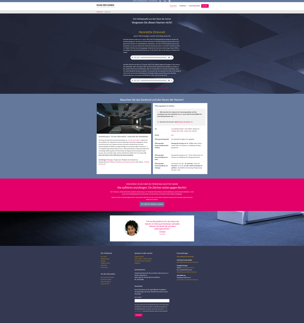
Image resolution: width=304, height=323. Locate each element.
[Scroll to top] (300, 319)
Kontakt (103, 261)
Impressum (104, 265)
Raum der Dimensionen (107, 277)
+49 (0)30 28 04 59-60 (188, 268)
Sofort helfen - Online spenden (143, 259)
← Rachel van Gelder (140, 88)
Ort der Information (134, 140)
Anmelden (138, 315)
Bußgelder (137, 263)
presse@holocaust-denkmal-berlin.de (187, 262)
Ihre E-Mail (138, 297)
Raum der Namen (106, 282)
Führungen (109, 160)
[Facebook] (169, 1)
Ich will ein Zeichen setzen (152, 204)
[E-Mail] (164, 1)
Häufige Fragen (105, 259)
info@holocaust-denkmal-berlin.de (125, 162)
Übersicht (151, 88)
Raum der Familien (106, 279)
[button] (125, 228)
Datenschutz (104, 267)
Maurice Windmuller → (163, 88)
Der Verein (104, 256)
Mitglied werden (105, 263)
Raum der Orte (105, 284)
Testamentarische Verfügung (143, 261)
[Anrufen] (160, 1)
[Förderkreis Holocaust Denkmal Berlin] (107, 6)
